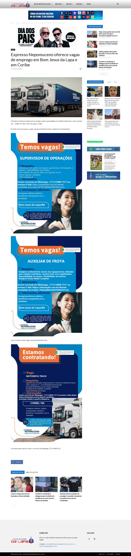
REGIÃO (58, 4)
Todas (109, 82)
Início (12, 23)
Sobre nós (102, 554)
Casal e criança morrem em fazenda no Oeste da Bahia (108, 43)
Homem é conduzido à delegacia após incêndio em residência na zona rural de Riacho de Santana (108, 64)
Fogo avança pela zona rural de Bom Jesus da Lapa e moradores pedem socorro (109, 34)
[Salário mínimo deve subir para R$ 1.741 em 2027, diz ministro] (92, 54)
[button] (117, 4)
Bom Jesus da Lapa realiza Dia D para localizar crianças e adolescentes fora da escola (93, 102)
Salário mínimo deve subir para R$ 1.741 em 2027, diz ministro (108, 53)
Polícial (38, 491)
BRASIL (79, 4)
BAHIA (69, 4)
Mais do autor (32, 472)
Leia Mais (103, 74)
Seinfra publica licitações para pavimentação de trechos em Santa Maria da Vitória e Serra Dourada (94, 124)
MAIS (89, 4)
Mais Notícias (17, 472)
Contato (117, 554)
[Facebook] (89, 539)
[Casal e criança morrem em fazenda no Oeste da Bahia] (22, 484)
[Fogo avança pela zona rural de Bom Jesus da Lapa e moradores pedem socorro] (92, 34)
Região (18, 23)
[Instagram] (95, 539)
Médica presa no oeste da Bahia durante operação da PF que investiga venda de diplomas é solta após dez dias (112, 102)
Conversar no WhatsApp (95, 142)
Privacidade (110, 554)
